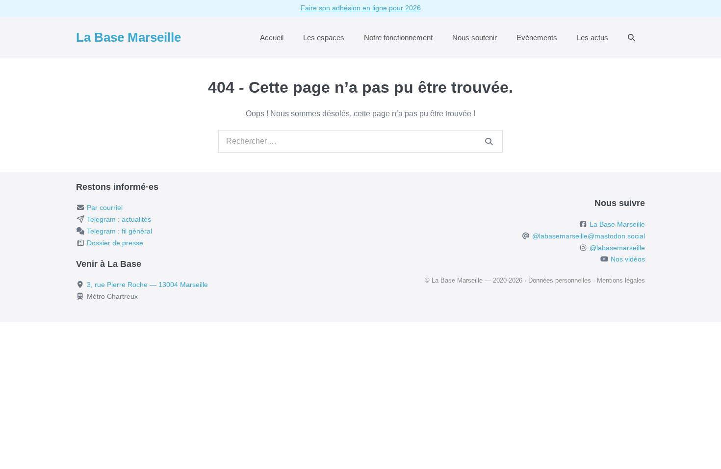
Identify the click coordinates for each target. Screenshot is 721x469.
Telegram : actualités (119, 219)
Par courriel (105, 207)
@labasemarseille (617, 248)
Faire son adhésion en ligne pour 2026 (361, 8)
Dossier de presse (115, 243)
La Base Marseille (128, 37)
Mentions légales (621, 280)
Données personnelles (559, 280)
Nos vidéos (628, 259)
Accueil (271, 37)
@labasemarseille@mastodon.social (588, 236)
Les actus (592, 37)
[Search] (489, 141)
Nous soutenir (474, 37)
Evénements (536, 37)
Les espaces (323, 37)
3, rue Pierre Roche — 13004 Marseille (147, 284)
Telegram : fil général (119, 231)
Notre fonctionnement (398, 37)
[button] (631, 37)
